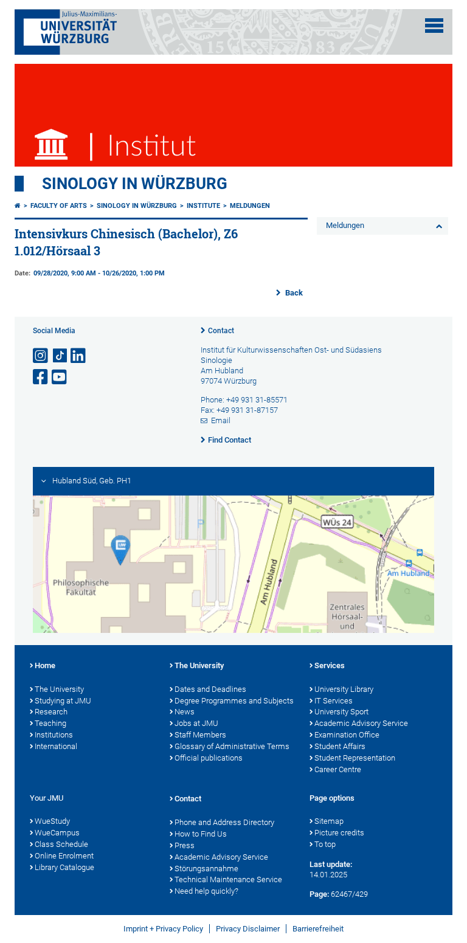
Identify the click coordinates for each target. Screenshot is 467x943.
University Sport (341, 711)
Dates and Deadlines (210, 689)
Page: (319, 894)
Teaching (50, 723)
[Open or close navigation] (434, 25)
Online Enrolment (64, 855)
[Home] (18, 206)
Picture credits (339, 832)
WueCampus (57, 832)
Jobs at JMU (196, 723)
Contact (221, 330)
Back (293, 292)
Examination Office (346, 734)
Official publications (209, 757)
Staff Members (200, 734)
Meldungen (250, 206)
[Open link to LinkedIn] (79, 356)
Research (51, 711)
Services (329, 665)
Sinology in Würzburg (134, 183)
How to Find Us (201, 833)
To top (325, 844)
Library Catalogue (64, 867)
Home (45, 665)
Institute (203, 206)
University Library (343, 689)
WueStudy (52, 821)
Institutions (54, 734)
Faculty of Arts (58, 206)
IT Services (333, 700)
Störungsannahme (206, 868)
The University (59, 689)
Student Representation (354, 757)
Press (185, 845)
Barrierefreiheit (318, 928)
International (56, 746)
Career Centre (337, 769)
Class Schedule (61, 844)
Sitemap (329, 821)
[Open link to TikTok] (60, 356)
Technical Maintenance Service (228, 879)
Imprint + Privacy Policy (163, 928)
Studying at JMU (63, 700)
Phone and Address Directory (224, 822)
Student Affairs (339, 746)
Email (220, 420)
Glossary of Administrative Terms (232, 746)
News (185, 711)
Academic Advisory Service (361, 723)
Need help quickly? (206, 891)
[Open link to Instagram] (41, 356)
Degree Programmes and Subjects (234, 700)
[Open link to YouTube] (60, 377)
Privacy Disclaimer (248, 928)
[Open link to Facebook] (41, 377)
